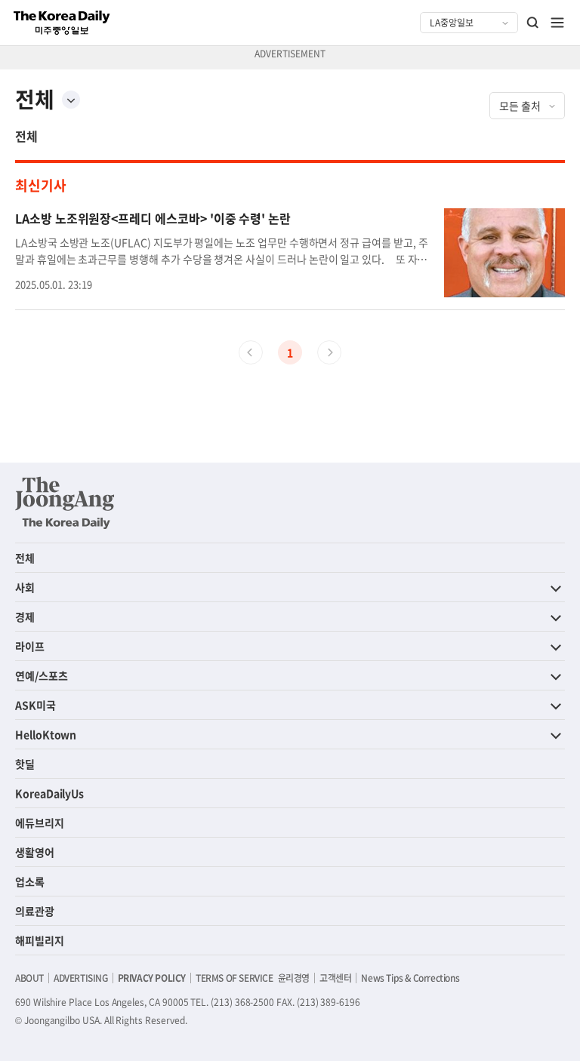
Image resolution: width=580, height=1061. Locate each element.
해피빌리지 (39, 940)
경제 (25, 616)
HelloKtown (45, 734)
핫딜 (25, 763)
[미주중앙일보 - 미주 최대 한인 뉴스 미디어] (62, 23)
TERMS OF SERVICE (234, 978)
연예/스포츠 (41, 675)
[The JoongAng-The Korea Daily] (65, 502)
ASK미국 (35, 704)
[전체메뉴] (557, 23)
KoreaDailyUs (49, 793)
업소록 (30, 881)
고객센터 (335, 978)
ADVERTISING (81, 978)
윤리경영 (294, 978)
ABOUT (29, 978)
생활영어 (34, 852)
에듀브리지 (39, 822)
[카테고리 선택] (71, 100)
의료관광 (34, 910)
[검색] (533, 23)
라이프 (30, 646)
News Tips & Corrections (410, 978)
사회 (25, 587)
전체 (26, 136)
